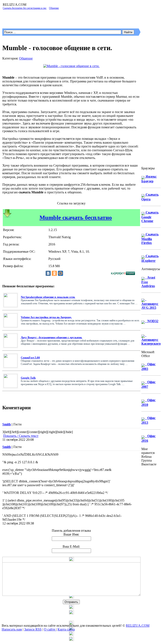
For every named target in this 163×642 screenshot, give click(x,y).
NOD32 (151, 321)
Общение (26, 58)
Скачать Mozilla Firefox (150, 238)
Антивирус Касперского (151, 339)
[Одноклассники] (54, 273)
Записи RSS (33, 629)
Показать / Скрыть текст (20, 436)
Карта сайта (66, 629)
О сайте (50, 629)
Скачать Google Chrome (150, 217)
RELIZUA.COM (137, 625)
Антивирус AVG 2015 (149, 303)
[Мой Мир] (60, 273)
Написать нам (12, 629)
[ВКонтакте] (48, 273)
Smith (6, 424)
